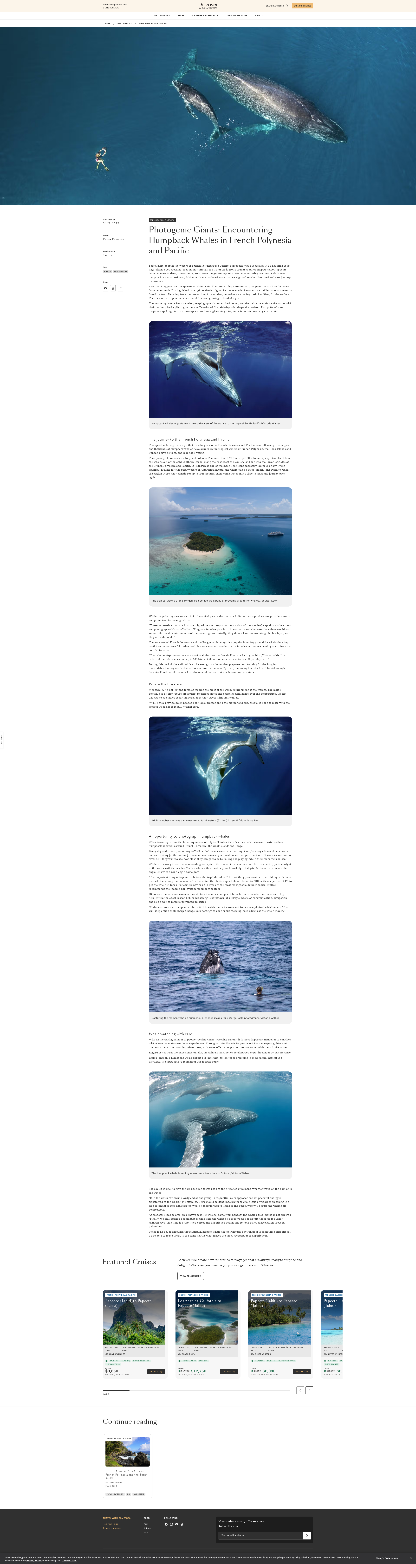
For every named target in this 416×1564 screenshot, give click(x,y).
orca (178, 1215)
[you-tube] (177, 1524)
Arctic (158, 650)
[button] (309, 1390)
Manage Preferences (386, 1558)
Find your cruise (110, 1524)
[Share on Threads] (113, 288)
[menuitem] (161, 15)
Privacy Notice (34, 1560)
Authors (147, 1528)
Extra (146, 1532)
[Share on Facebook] (105, 288)
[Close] (410, 1557)
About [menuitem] (259, 15)
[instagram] (171, 1524)
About (147, 1524)
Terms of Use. (69, 1560)
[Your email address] (307, 1535)
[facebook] (166, 1524)
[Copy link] (120, 288)
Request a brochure (112, 1528)
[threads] (182, 1524)
